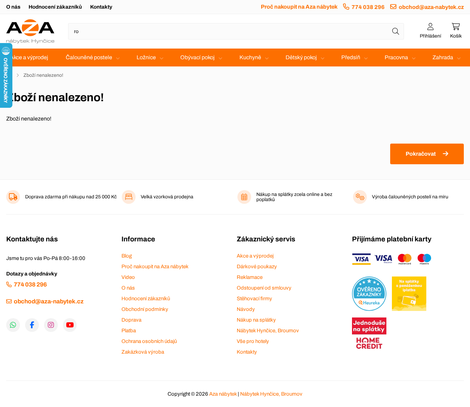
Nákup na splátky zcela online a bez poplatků (294, 197)
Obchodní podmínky (144, 309)
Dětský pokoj (301, 57)
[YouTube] (70, 325)
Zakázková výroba (142, 352)
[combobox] (236, 31)
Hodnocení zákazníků (55, 7)
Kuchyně (250, 57)
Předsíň (350, 57)
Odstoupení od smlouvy (264, 288)
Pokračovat (421, 154)
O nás (13, 7)
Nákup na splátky (256, 320)
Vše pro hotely (253, 341)
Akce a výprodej (29, 57)
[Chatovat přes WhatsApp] (13, 325)
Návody (246, 309)
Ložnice (146, 57)
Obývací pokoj (197, 57)
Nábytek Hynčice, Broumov (268, 330)
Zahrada (442, 57)
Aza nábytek (223, 394)
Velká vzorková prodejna (167, 196)
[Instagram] (51, 325)
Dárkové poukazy (257, 266)
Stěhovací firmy (254, 298)
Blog (126, 256)
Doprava (131, 320)
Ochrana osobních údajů (149, 341)
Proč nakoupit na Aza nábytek (299, 7)
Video (128, 277)
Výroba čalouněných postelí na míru (410, 196)
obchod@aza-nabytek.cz (431, 7)
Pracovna (396, 57)
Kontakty (101, 7)
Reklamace (250, 277)
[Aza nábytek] (30, 31)
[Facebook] (32, 325)
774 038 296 (368, 7)
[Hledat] (395, 31)
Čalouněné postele (89, 57)
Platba (128, 330)
